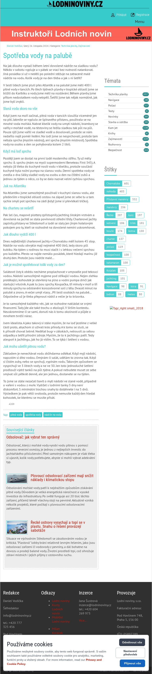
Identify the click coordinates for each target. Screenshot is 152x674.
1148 (145, 127)
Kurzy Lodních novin (57, 609)
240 (146, 100)
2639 (145, 139)
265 (146, 116)
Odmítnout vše (132, 642)
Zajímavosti (84, 45)
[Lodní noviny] (74, 4)
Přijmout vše (132, 663)
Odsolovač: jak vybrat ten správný (50, 451)
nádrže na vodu (53, 414)
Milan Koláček (57, 631)
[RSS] (105, 94)
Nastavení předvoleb (130, 652)
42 (147, 111)
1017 (145, 94)
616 (146, 150)
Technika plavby (69, 45)
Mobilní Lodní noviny (60, 619)
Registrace (142, 15)
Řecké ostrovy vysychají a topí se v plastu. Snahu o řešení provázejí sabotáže (50, 540)
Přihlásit (121, 15)
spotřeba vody (33, 414)
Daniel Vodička (14, 45)
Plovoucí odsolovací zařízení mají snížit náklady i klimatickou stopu (50, 494)
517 (146, 105)
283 (146, 122)
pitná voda (16, 414)
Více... (82, 620)
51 (147, 144)
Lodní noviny (60, 601)
